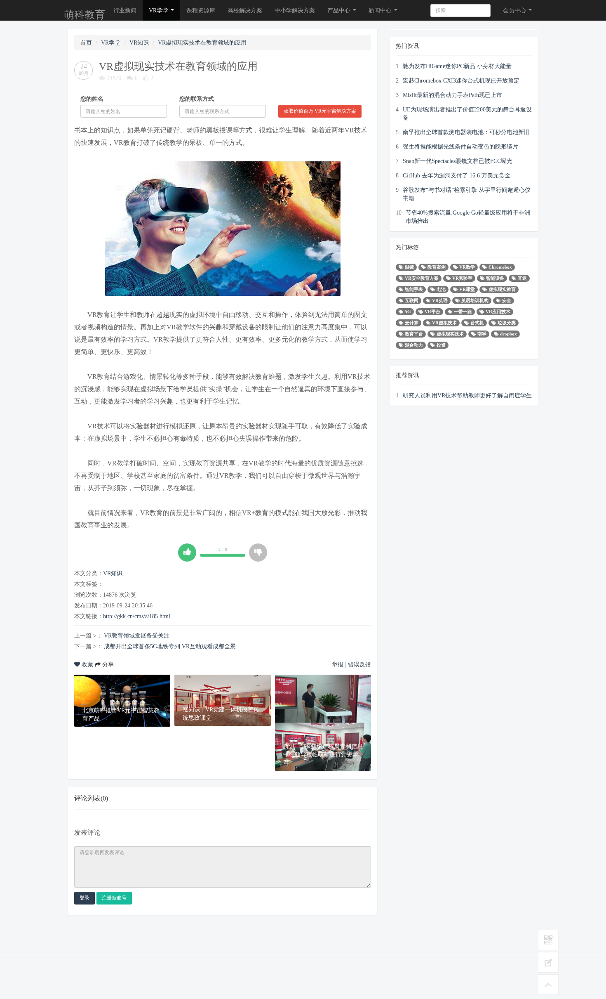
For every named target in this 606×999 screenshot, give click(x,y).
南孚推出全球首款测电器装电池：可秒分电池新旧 (466, 132)
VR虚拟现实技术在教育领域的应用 (202, 42)
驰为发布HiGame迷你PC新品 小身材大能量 (457, 66)
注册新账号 (114, 897)
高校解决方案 (245, 10)
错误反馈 (359, 664)
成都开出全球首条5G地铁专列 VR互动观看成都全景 (170, 646)
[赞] (187, 552)
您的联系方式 (196, 99)
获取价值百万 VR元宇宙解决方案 (320, 111)
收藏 (87, 664)
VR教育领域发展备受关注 (136, 635)
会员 (514, 10)
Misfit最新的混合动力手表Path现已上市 (452, 95)
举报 (337, 664)
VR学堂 (159, 10)
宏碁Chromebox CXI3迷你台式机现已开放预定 (461, 80)
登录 (84, 897)
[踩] (258, 552)
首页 (86, 42)
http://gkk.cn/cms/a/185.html (136, 616)
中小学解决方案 (295, 10)
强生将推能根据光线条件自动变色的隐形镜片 (460, 146)
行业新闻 (124, 10)
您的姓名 (91, 99)
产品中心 (339, 10)
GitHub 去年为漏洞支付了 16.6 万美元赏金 (456, 175)
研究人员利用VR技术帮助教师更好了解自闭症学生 (467, 395)
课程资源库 (200, 10)
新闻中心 (381, 10)
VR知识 (139, 42)
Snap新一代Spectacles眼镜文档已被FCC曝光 (457, 161)
